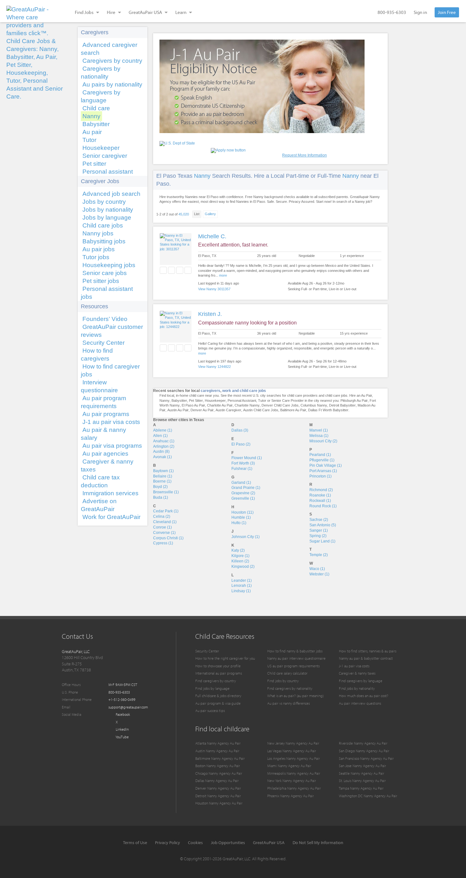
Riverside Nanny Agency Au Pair (363, 743)
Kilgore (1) (240, 556)
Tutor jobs (95, 257)
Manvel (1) (318, 430)
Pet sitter (94, 163)
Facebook (122, 714)
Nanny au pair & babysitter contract (366, 658)
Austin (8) (161, 451)
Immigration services (110, 493)
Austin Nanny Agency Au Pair (217, 750)
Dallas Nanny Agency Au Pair (217, 780)
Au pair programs (105, 414)
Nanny (91, 116)
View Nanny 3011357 (214, 289)
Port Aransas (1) (323, 471)
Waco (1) (317, 569)
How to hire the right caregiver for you (225, 658)
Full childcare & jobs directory (218, 695)
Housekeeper (101, 147)
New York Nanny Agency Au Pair (291, 780)
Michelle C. (212, 236)
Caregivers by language (100, 96)
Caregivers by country (112, 60)
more (223, 275)
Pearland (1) (320, 454)
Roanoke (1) (320, 495)
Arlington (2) (163, 446)
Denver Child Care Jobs (280, 405)
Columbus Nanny (314, 405)
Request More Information (304, 155)
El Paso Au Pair (193, 405)
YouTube (122, 736)
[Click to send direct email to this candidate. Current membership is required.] (171, 270)
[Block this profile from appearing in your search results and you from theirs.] (187, 270)
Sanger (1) (318, 530)
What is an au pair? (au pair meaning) (295, 695)
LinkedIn (122, 729)
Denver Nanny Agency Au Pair (218, 788)
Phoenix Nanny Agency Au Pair (290, 795)
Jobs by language (106, 217)
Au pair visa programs (112, 445)
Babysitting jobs (104, 241)
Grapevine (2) (243, 493)
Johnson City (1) (245, 537)
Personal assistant (107, 171)
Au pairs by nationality (112, 84)
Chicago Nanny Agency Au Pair (218, 773)
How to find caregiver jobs (110, 370)
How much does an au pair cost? (363, 695)
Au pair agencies (105, 453)
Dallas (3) (239, 430)
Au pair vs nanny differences (288, 703)
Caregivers (94, 32)
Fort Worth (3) (243, 463)
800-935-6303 (392, 12)
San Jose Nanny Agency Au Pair (362, 765)
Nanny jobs (97, 233)
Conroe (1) (162, 527)
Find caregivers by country (215, 680)
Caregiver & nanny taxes (107, 465)
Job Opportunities (228, 842)
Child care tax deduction (100, 481)
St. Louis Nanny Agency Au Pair (362, 780)
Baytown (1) (163, 471)
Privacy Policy (167, 842)
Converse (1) (164, 532)
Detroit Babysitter (342, 405)
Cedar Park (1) (165, 511)
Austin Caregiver (228, 410)
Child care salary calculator (287, 673)
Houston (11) (242, 512)
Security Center (103, 342)
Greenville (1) (243, 498)
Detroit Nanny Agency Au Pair (218, 795)
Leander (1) (241, 580)
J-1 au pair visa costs (111, 422)
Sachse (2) (318, 519)
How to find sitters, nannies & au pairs (367, 651)
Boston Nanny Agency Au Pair (217, 765)
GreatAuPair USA (269, 842)
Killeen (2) (240, 561)
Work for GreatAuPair (111, 517)
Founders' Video (104, 319)
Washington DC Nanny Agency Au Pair (368, 795)
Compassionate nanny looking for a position (247, 322)
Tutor (89, 140)
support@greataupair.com (128, 707)
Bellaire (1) (162, 476)
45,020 (183, 214)
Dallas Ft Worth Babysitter (328, 410)
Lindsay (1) (241, 591)
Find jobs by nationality (357, 688)
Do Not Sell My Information (318, 842)
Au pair (92, 132)
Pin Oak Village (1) (325, 465)
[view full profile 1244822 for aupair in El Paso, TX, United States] (175, 327)
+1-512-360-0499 (121, 699)
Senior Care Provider (287, 400)
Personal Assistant (242, 400)
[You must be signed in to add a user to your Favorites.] (163, 270)
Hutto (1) (238, 523)
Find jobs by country (283, 680)
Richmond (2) (321, 490)
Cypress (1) (163, 543)
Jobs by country (104, 201)
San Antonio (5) (322, 525)
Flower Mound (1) (246, 458)
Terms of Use (135, 842)
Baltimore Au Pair (293, 410)
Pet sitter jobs (100, 281)
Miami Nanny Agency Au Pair (289, 765)
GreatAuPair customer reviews (112, 331)
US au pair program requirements (293, 665)
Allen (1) (160, 435)
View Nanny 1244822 (214, 367)
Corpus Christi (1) (168, 538)
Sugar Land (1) (322, 541)
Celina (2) (161, 516)
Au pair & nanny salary (103, 433)
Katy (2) (238, 550)
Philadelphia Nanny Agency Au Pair (294, 788)
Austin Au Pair (178, 410)
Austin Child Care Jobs (260, 410)
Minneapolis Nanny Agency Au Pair (293, 773)
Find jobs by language (212, 688)
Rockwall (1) (320, 500)
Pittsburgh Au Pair (354, 400)
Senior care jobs (104, 273)
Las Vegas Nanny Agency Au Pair (291, 750)
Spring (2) (318, 536)
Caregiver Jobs (100, 181)
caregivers (210, 390)
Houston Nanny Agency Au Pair (219, 803)
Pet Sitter (196, 400)
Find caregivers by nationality (289, 688)
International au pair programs (218, 673)
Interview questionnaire (99, 386)
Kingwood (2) (243, 566)
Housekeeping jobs (108, 265)
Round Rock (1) (323, 506)
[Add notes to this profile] (179, 270)
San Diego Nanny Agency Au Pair (364, 750)
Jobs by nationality (107, 209)
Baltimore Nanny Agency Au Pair (220, 758)
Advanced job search (111, 193)
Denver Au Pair (202, 410)
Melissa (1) (318, 435)
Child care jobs (102, 225)
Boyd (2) (160, 486)
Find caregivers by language (360, 680)
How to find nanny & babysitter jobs (294, 651)
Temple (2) (318, 555)
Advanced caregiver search (109, 49)
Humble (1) (241, 517)
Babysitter (96, 124)
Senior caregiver (104, 155)
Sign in (420, 12)
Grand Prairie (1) (245, 487)
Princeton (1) (320, 476)
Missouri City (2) (323, 441)
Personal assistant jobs (107, 292)
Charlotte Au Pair (220, 405)
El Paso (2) (240, 444)
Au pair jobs (98, 249)
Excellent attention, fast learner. (233, 244)
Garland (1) (241, 482)
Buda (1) (160, 497)
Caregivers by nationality (100, 72)
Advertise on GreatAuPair (99, 505)
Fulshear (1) (241, 468)
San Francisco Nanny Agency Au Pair (366, 758)
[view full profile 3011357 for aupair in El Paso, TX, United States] (175, 249)
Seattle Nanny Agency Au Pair (361, 773)
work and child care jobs (244, 390)
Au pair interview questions (360, 703)
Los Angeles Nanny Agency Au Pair (293, 758)
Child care (96, 108)
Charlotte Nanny (247, 405)
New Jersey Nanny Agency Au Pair (293, 743)
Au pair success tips (210, 710)
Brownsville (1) (166, 492)
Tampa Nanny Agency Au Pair (361, 788)
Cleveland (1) (165, 522)
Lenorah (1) (241, 585)
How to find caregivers (97, 354)
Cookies (195, 842)
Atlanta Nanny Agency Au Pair (218, 743)
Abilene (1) (162, 430)
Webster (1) (319, 574)
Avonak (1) (162, 457)
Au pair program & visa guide (218, 703)
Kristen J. (210, 314)
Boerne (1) (162, 481)
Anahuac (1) (163, 441)
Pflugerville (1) (321, 460)
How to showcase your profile (218, 665)
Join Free (447, 12)
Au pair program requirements (103, 402)
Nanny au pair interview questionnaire (296, 658)
